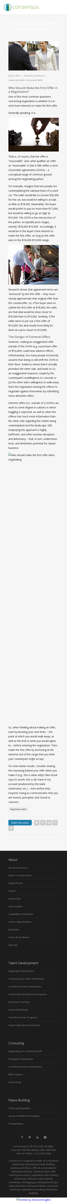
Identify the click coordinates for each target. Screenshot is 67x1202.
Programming (15, 1123)
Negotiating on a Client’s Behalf (25, 1051)
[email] (45, 1137)
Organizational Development (24, 1025)
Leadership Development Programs (27, 994)
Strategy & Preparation (20, 1059)
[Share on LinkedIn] (49, 822)
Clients (12, 890)
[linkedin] (37, 1137)
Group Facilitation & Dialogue (24, 1116)
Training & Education (19, 1108)
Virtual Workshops (18, 1009)
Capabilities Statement (20, 914)
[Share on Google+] (55, 822)
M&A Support (15, 1074)
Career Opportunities (19, 921)
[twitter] (29, 1137)
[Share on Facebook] (43, 822)
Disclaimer (14, 929)
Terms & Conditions (18, 937)
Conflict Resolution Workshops (25, 986)
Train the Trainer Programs (23, 1017)
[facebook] (22, 1137)
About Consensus (18, 867)
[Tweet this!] (36, 822)
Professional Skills (33, 80)
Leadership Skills (16, 80)
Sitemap (12, 945)
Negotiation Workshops (21, 971)
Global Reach (15, 883)
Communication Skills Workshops (26, 978)
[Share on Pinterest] (11, 828)
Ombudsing (14, 1082)
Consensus (39, 75)
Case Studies (15, 906)
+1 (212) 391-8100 (42, 1153)
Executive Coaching (18, 1002)
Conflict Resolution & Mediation (25, 1066)
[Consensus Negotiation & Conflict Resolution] (21, 7)
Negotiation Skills (18, 809)
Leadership (14, 898)
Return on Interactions (20, 875)
